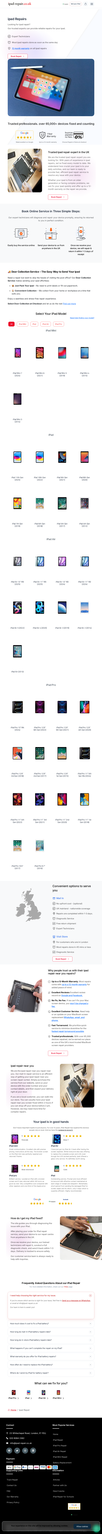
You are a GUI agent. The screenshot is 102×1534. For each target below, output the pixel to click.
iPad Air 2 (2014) (84, 627)
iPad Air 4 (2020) (40, 627)
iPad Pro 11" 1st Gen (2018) (84, 821)
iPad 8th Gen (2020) (84, 478)
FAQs (66, 1287)
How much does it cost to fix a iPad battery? (29, 1323)
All (11, 324)
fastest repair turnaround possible (68, 1031)
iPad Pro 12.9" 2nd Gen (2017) (39, 774)
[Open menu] (91, 3)
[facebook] (9, 1450)
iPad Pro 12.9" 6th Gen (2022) (40, 728)
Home (13, 1410)
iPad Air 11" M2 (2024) (84, 583)
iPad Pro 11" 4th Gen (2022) (17, 821)
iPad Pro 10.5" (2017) (17, 867)
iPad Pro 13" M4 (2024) (17, 728)
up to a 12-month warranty (74, 984)
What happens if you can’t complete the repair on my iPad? (36, 1348)
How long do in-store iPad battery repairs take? (31, 1340)
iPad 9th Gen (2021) (62, 478)
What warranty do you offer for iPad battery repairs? (33, 1356)
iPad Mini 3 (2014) (17, 420)
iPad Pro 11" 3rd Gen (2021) (40, 821)
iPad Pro (58, 324)
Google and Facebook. (72, 995)
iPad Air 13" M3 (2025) (17, 583)
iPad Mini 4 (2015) (84, 374)
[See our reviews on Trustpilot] (65, 4)
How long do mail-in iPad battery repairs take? (30, 1332)
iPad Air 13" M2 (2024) (62, 583)
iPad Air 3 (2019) (62, 627)
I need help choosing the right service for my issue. (33, 1295)
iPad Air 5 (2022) (17, 627)
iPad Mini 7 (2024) (17, 374)
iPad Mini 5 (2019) (62, 374)
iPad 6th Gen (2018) (39, 524)
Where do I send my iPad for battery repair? (29, 1373)
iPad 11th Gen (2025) (17, 478)
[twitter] (17, 1450)
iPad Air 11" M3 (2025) (39, 583)
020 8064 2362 (16, 1438)
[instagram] (25, 1450)
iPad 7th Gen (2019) (17, 524)
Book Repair (17, 56)
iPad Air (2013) (17, 671)
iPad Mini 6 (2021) (39, 374)
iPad (34, 324)
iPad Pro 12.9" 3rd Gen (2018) (17, 774)
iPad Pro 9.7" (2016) (40, 867)
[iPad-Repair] (20, 4)
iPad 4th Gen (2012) (84, 524)
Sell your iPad (75, 4)
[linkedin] (33, 1450)
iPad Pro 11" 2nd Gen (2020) (62, 821)
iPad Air (46, 324)
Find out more (69, 303)
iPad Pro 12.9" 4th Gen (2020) (84, 728)
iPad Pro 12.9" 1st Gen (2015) (62, 774)
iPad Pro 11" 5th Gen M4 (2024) (84, 774)
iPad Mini (22, 324)
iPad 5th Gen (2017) (62, 524)
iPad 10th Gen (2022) (40, 478)
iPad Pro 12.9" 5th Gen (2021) (62, 728)
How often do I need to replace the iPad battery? (31, 1364)
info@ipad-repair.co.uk (20, 1443)
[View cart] (85, 3)
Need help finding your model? (82, 318)
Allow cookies (82, 1526)
